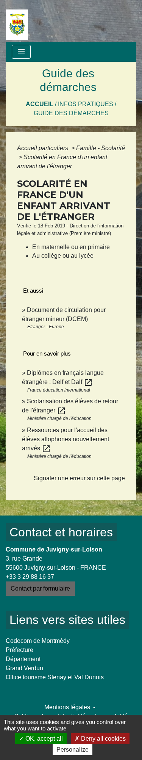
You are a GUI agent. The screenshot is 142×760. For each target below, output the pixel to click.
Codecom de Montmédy (38, 641)
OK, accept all (43, 738)
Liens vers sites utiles (67, 620)
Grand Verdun (24, 668)
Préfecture (19, 650)
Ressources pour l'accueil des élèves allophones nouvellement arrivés (65, 439)
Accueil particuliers (43, 148)
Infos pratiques (85, 104)
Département (23, 659)
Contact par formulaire (40, 588)
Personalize (72, 749)
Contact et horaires (61, 532)
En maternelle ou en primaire (71, 247)
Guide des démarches (71, 113)
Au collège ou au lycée (63, 255)
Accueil (39, 104)
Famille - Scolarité (100, 148)
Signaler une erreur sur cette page (79, 478)
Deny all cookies (103, 738)
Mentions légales (67, 707)
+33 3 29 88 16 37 (30, 577)
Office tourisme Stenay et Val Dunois (55, 677)
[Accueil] (17, 21)
